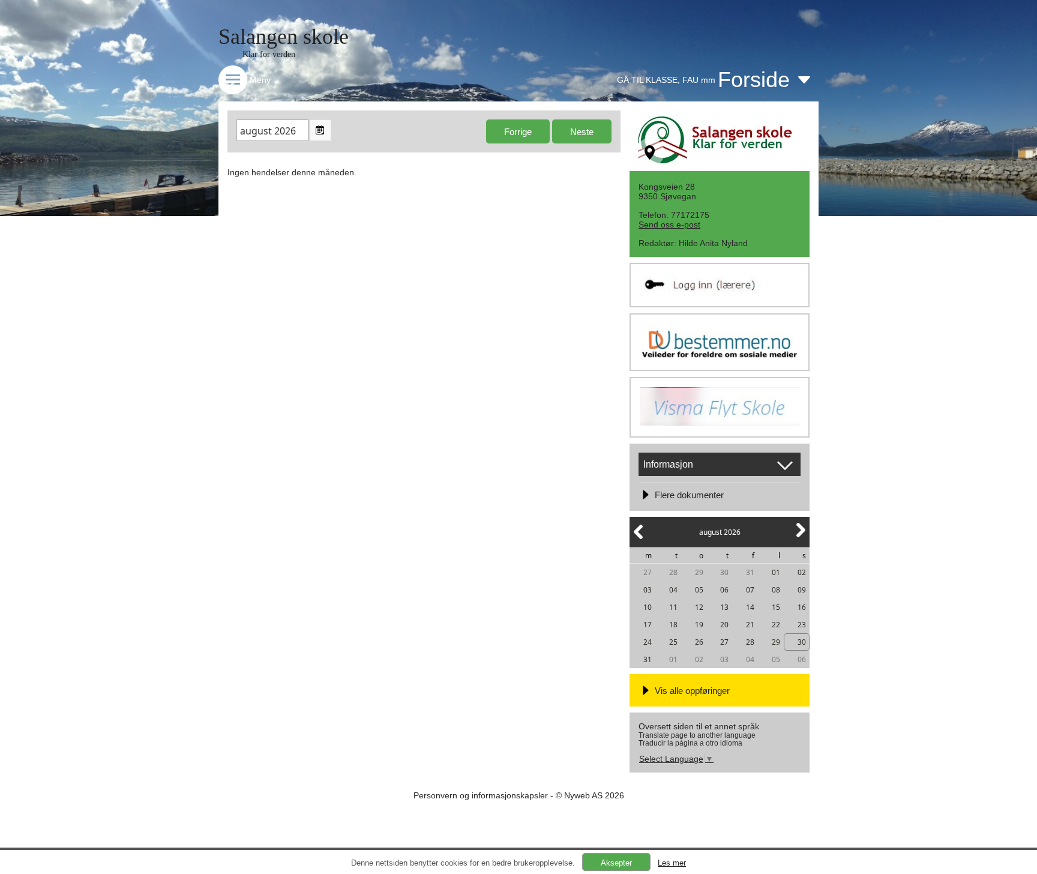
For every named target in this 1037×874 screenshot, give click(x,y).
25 (673, 642)
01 (776, 572)
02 (802, 572)
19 (699, 624)
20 (724, 624)
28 (673, 572)
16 (802, 607)
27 (647, 572)
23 (802, 624)
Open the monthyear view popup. (320, 130)
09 (802, 590)
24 (647, 642)
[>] (800, 537)
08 (776, 590)
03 (647, 590)
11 (673, 607)
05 (699, 590)
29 (699, 572)
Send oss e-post (669, 224)
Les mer (672, 862)
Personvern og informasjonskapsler (480, 795)
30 (724, 572)
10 (647, 607)
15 (776, 607)
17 (647, 624)
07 (750, 590)
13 (724, 607)
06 (724, 590)
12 (699, 607)
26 (699, 642)
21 (750, 624)
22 (776, 624)
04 (673, 590)
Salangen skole (283, 37)
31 (750, 572)
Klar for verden (268, 54)
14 (750, 607)
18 (673, 624)
